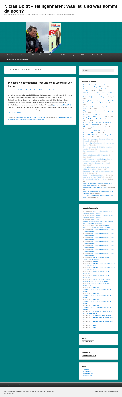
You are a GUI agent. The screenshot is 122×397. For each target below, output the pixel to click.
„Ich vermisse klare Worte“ (62, 105)
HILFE (32, 55)
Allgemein (20, 117)
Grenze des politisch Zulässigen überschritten (96, 163)
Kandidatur (21, 55)
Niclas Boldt (33, 90)
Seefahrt (63, 55)
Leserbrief (25, 119)
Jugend (73, 55)
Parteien (39, 117)
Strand (41, 55)
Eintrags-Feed (87, 371)
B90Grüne (27, 117)
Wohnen (83, 55)
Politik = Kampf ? (97, 55)
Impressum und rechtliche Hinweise (17, 59)
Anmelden (86, 369)
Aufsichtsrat (61, 117)
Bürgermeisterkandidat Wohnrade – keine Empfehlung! (98, 111)
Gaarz (67, 117)
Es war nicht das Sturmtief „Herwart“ (93, 175)
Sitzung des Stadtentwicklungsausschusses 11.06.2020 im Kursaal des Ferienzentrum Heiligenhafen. (98, 221)
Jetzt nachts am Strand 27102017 (92, 177)
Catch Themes (113, 391)
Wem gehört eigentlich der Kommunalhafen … (96, 127)
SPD (44, 117)
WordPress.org (87, 375)
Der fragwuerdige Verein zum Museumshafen (95, 151)
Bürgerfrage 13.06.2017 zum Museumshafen (95, 187)
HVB (35, 117)
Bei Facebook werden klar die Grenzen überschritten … (98, 119)
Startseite (10, 55)
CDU (31, 117)
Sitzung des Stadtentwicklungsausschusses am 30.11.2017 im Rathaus (97, 289)
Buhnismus (52, 55)
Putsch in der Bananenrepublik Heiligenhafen (95, 155)
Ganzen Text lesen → (15, 112)
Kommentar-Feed (88, 373)
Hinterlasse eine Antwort (46, 90)
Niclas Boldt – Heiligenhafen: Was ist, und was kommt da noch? (60, 9)
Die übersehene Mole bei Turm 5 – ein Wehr (95, 179)
